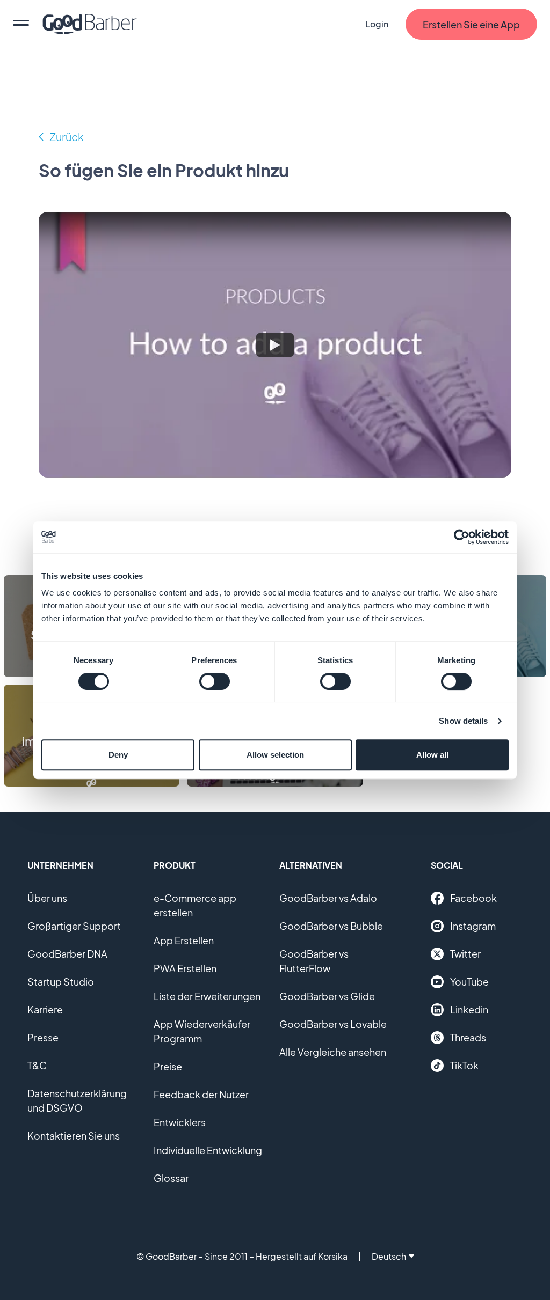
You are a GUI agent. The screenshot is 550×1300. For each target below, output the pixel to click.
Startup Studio (60, 981)
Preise (168, 1066)
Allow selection (275, 754)
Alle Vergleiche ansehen (332, 1052)
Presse (43, 1037)
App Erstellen (184, 940)
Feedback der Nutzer (201, 1094)
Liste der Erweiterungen (207, 996)
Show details (463, 720)
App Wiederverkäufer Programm (202, 1031)
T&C (37, 1065)
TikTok (464, 1065)
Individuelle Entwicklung (208, 1150)
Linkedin (469, 1009)
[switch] (214, 681)
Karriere (45, 1009)
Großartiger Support (74, 926)
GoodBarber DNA (67, 954)
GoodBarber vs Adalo (328, 898)
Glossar (171, 1178)
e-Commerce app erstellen (195, 905)
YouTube (469, 981)
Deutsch (389, 1256)
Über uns (47, 898)
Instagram (473, 926)
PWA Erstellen (185, 968)
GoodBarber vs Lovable (333, 1024)
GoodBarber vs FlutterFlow (314, 961)
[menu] (21, 24)
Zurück (66, 136)
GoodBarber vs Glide (327, 996)
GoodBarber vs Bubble (331, 926)
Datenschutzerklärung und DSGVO (77, 1100)
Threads (468, 1037)
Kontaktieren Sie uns (73, 1135)
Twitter (465, 954)
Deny (118, 754)
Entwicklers (180, 1122)
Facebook (473, 898)
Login (376, 24)
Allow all (432, 754)
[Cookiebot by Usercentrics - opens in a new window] (462, 537)
